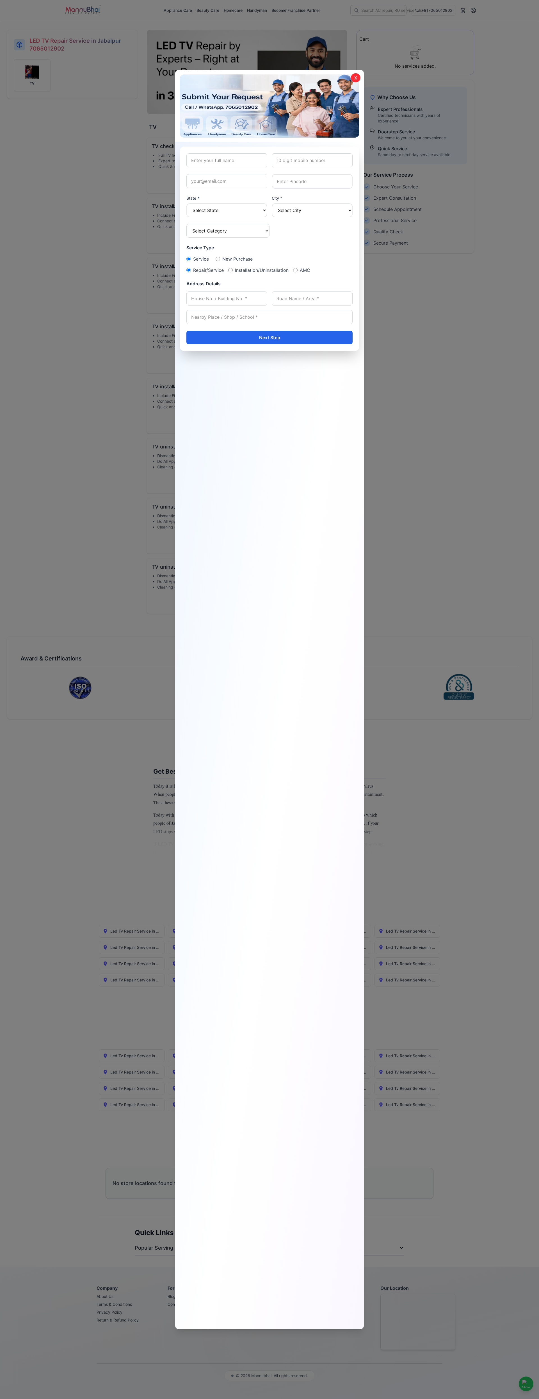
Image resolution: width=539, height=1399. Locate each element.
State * (192, 198)
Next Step (269, 337)
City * (277, 198)
